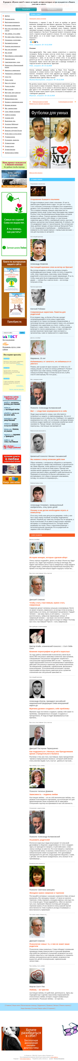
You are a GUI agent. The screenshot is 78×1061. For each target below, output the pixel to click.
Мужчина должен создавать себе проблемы (49, 709)
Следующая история (65, 102)
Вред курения (9, 89)
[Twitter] (31, 42)
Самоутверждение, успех (12, 62)
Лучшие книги (9, 146)
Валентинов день (10, 121)
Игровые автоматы (10, 105)
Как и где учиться (10, 83)
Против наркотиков (36, 287)
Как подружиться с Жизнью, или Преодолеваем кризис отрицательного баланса (51, 753)
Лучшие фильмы (10, 149)
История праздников (11, 127)
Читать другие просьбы (16, 389)
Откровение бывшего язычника (44, 199)
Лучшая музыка (10, 143)
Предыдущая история (40, 102)
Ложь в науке (9, 80)
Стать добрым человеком (12, 111)
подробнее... (20, 364)
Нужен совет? (35, 14)
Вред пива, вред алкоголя (12, 92)
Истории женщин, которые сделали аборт (48, 557)
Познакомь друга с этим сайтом (11, 348)
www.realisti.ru (54, 1057)
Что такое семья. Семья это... (38, 914)
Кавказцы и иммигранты (12, 70)
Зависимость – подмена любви (43, 794)
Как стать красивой (11, 49)
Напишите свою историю (37, 18)
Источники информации (12, 25)
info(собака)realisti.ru (25, 1058)
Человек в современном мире (14, 102)
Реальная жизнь (10, 19)
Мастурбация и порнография (38, 626)
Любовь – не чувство (39, 990)
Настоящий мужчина (35, 677)
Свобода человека (10, 115)
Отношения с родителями (37, 808)
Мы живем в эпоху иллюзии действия (47, 459)
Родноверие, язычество (37, 184)
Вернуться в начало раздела (39, 103)
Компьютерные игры (36, 483)
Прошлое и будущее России (13, 130)
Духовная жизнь (10, 137)
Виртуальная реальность (38, 431)
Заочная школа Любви (11, 153)
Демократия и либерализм (13, 73)
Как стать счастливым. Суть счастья (40, 573)
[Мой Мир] (35, 42)
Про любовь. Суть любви (37, 765)
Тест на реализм (8, 340)
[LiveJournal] (37, 42)
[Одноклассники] (33, 42)
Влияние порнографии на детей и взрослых (49, 652)
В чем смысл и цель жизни (13, 134)
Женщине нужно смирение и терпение (46, 893)
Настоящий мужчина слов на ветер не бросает (51, 267)
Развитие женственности (37, 863)
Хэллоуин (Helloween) (11, 124)
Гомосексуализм (10, 59)
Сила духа (8, 77)
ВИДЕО (7, 16)
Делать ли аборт (34, 539)
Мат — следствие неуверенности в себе (48, 411)
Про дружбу (8, 53)
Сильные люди (9, 118)
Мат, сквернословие (36, 379)
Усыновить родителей (39, 840)
